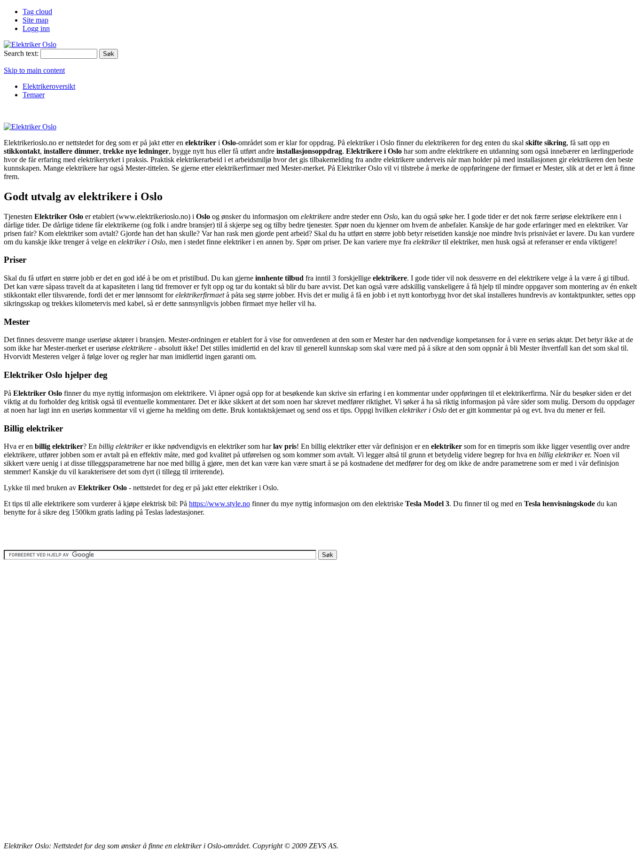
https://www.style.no (219, 504)
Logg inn (36, 28)
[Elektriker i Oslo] (30, 44)
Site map (35, 20)
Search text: (21, 53)
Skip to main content (34, 70)
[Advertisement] (175, 110)
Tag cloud (37, 12)
